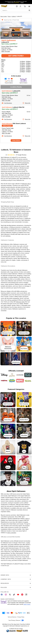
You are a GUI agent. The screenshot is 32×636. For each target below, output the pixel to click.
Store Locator (3, 16)
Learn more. (27, 604)
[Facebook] (2, 594)
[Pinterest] (22, 594)
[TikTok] (14, 594)
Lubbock (14, 16)
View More (16, 140)
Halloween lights (9, 164)
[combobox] (16, 10)
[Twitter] (10, 594)
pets (25, 169)
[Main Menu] (29, 6)
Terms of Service (12, 617)
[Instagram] (6, 594)
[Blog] (26, 594)
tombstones (16, 298)
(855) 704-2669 (5, 51)
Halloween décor (26, 183)
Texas (9, 16)
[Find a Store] (17, 6)
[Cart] (25, 6)
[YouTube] (18, 594)
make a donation (11, 532)
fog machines (13, 300)
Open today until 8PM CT (10, 93)
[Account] (20, 6)
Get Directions (15, 55)
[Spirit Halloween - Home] (4, 6)
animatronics (25, 162)
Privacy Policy (20, 617)
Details (22, 2)
